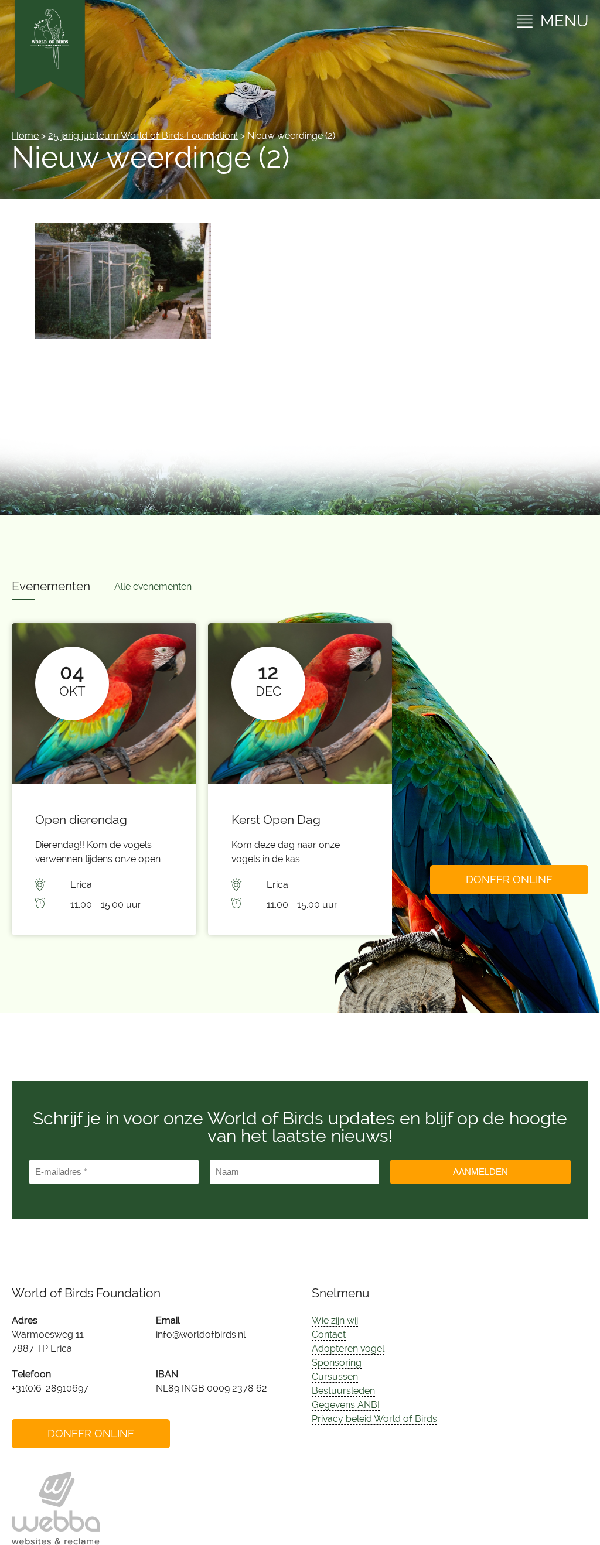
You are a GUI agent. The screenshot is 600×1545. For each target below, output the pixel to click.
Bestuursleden (343, 1390)
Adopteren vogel (348, 1348)
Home (25, 135)
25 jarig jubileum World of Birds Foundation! (143, 135)
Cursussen (335, 1376)
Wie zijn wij (335, 1320)
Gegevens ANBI (346, 1404)
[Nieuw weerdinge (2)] (123, 335)
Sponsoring (337, 1362)
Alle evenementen (153, 586)
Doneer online (509, 879)
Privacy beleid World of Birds (374, 1418)
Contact (329, 1334)
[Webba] (56, 1508)
